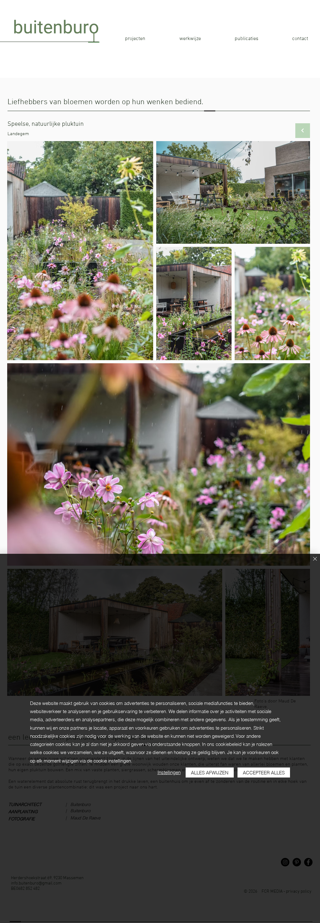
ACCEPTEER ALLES (264, 773)
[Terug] (302, 130)
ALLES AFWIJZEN (209, 773)
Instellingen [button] (169, 772)
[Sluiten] (315, 559)
